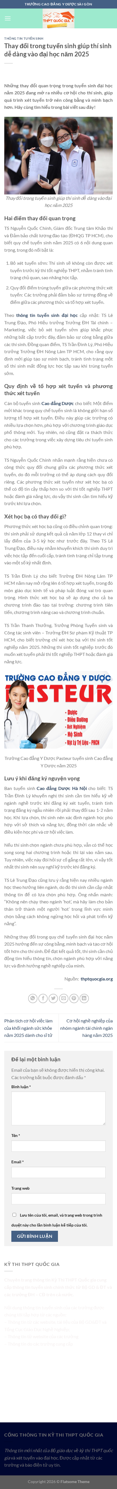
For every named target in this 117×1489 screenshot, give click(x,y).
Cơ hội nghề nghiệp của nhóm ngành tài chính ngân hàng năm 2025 (86, 1028)
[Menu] (7, 18)
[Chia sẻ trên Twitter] (53, 998)
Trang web (20, 1188)
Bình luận (21, 1086)
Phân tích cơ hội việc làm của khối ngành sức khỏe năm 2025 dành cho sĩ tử (28, 1028)
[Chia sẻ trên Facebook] (43, 998)
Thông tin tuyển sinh (23, 38)
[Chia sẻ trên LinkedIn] (84, 998)
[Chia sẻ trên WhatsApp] (32, 998)
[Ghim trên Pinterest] (74, 998)
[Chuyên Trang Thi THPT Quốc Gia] (58, 18)
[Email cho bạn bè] (63, 998)
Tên (15, 1135)
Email (17, 1161)
